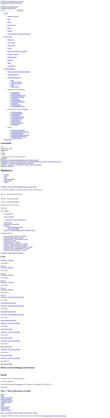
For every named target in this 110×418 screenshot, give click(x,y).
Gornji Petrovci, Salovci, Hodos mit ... (15, 219)
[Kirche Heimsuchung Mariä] (12, 297)
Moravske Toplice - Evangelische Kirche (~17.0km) (18, 247)
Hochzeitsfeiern (25, 135)
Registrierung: (4, 150)
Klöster (18, 120)
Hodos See (7, 224)
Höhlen (18, 94)
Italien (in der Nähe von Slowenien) (17, 51)
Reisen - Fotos (8, 37)
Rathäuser (20, 123)
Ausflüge (6, 174)
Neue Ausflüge (9, 413)
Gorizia (10, 48)
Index (2, 413)
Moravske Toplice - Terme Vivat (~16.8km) (16, 244)
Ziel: (2, 147)
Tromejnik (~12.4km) (10, 241)
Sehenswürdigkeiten (9, 69)
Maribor (10, 31)
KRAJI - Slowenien (18, 1)
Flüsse (17, 92)
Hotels (6, 13)
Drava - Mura (11, 45)
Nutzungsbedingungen (47, 416)
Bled (9, 19)
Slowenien (10, 39)
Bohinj (9, 22)
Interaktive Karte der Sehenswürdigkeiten (12, 253)
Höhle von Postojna (16, 82)
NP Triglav (21, 97)
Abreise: (3, 153)
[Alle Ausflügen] (26, 236)
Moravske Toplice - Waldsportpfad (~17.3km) (16, 248)
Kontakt (35, 413)
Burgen (18, 115)
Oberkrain (10, 60)
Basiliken (20, 113)
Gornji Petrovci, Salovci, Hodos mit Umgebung (29, 164)
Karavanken (22, 95)
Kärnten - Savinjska (13, 54)
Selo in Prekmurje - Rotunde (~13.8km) (15, 236)
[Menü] (4, 5)
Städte (17, 124)
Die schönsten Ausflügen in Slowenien (11, 3)
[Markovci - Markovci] (7, 166)
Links (30, 413)
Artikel (26, 413)
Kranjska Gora (12, 25)
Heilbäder (20, 133)
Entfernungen (8, 139)
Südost (9, 63)
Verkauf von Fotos (6, 410)
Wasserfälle (22, 106)
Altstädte (19, 112)
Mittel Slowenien (12, 57)
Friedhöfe (20, 118)
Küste (9, 28)
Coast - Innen (11, 42)
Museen (19, 121)
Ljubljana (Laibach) (13, 16)
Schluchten (21, 101)
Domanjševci (19, 384)
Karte (5, 177)
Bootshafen (22, 130)
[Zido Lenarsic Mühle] (10, 323)
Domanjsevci (8, 222)
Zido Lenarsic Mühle (13, 229)
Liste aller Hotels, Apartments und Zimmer (19, 34)
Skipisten (19, 138)
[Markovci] (7, 260)
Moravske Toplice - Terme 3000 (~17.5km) (16, 239)
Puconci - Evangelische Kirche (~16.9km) (15, 245)
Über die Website (18, 413)
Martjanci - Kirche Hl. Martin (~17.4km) (15, 250)
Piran (12, 85)
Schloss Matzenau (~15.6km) (12, 242)
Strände (18, 105)
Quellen (19, 100)
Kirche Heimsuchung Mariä (15, 227)
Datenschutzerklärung (60, 416)
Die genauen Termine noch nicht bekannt (14, 156)
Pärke (17, 98)
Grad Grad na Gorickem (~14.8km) (13, 237)
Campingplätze (25, 132)
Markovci (7, 225)
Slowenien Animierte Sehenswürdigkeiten (19, 71)
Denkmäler (21, 117)
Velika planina (15, 86)
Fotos (5, 176)
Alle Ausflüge (11, 66)
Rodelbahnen (23, 136)
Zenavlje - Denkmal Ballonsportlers (13, 230)
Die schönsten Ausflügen (14, 77)
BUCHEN (3, 158)
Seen (16, 103)
